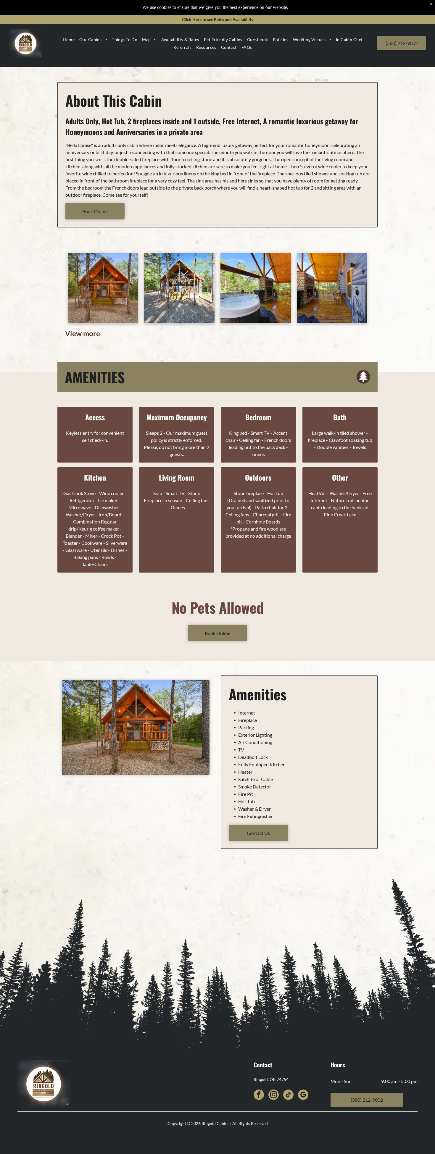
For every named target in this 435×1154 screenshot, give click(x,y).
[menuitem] (68, 39)
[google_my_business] (303, 1095)
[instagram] (273, 1095)
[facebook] (259, 1095)
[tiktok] (288, 1095)
